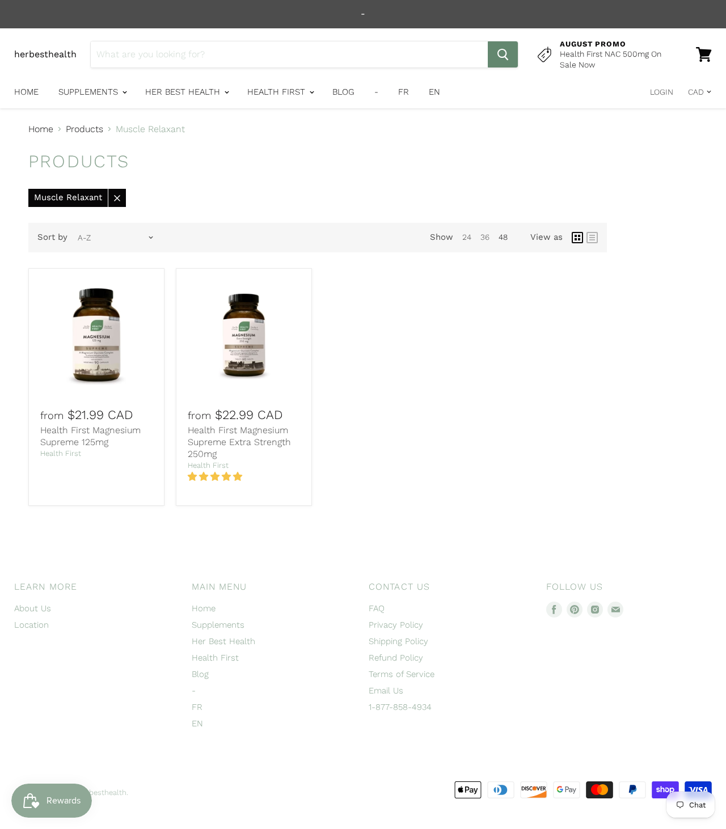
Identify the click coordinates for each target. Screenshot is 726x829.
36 (484, 237)
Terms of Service (401, 674)
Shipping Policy (398, 641)
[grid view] (577, 237)
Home (26, 92)
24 (466, 237)
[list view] (592, 237)
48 (503, 237)
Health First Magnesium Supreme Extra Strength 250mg (239, 442)
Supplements (89, 92)
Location (31, 625)
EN (434, 92)
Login (661, 91)
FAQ (377, 608)
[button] (216, 476)
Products (84, 129)
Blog (343, 92)
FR (403, 92)
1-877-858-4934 (400, 707)
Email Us (386, 691)
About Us (32, 608)
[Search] (503, 54)
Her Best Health (184, 92)
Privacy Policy (396, 625)
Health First (277, 92)
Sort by (52, 237)
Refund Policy (396, 658)
